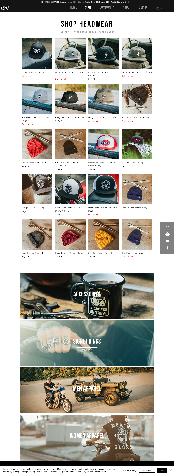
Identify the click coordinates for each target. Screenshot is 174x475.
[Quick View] (37, 53)
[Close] (170, 470)
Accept (162, 470)
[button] (159, 8)
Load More (87, 266)
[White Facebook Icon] (167, 248)
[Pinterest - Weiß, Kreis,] (167, 234)
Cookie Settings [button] (130, 470)
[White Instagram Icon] (167, 228)
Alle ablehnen (147, 470)
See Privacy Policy (98, 471)
